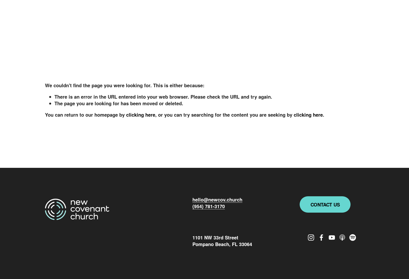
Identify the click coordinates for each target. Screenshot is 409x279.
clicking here (140, 114)
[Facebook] (320, 16)
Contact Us (325, 204)
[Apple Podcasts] (347, 16)
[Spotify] (360, 16)
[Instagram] (307, 16)
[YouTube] (334, 16)
